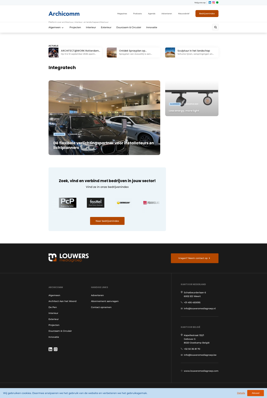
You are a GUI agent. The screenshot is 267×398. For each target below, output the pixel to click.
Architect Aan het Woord (62, 301)
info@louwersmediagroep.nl (200, 308)
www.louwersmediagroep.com (201, 371)
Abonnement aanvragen (105, 301)
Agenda (151, 13)
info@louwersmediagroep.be (200, 355)
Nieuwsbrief (183, 13)
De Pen (53, 307)
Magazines (122, 13)
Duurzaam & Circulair (128, 27)
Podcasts (137, 13)
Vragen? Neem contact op (193, 258)
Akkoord (255, 393)
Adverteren (166, 13)
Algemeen (55, 27)
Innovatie (151, 27)
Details (241, 392)
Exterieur (106, 27)
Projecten (75, 27)
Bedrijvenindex (207, 13)
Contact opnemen (101, 307)
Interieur (91, 27)
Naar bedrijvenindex (107, 220)
